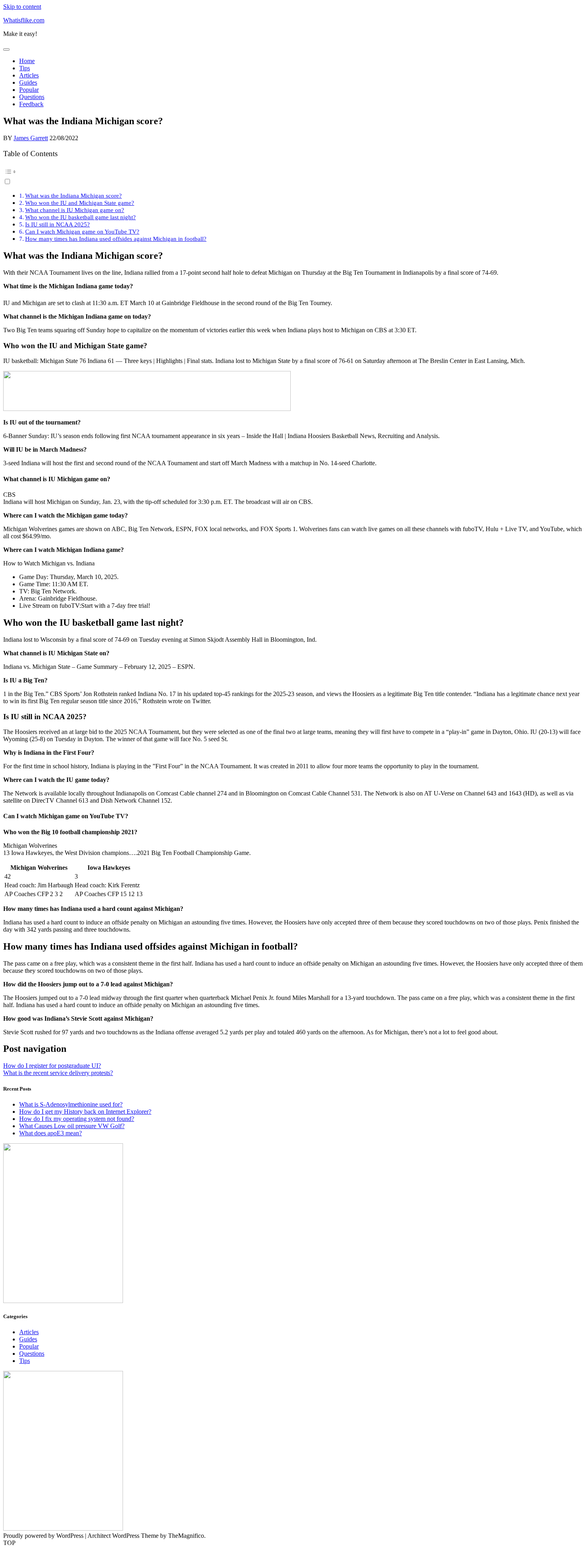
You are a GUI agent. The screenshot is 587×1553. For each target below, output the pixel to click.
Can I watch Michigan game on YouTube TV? (82, 231)
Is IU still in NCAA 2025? (57, 224)
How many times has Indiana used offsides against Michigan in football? (115, 238)
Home (27, 61)
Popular (29, 89)
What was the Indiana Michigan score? (73, 195)
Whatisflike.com (23, 20)
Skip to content (22, 6)
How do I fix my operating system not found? (76, 1118)
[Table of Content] (293, 172)
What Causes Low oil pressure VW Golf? (72, 1126)
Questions (31, 96)
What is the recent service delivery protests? (58, 1072)
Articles (29, 75)
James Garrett (31, 138)
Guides (28, 82)
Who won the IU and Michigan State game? (79, 202)
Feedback (31, 104)
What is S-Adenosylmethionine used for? (71, 1104)
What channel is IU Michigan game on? (74, 209)
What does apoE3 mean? (50, 1133)
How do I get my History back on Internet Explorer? (85, 1111)
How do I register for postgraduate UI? (52, 1065)
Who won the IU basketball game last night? (80, 217)
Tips (24, 68)
